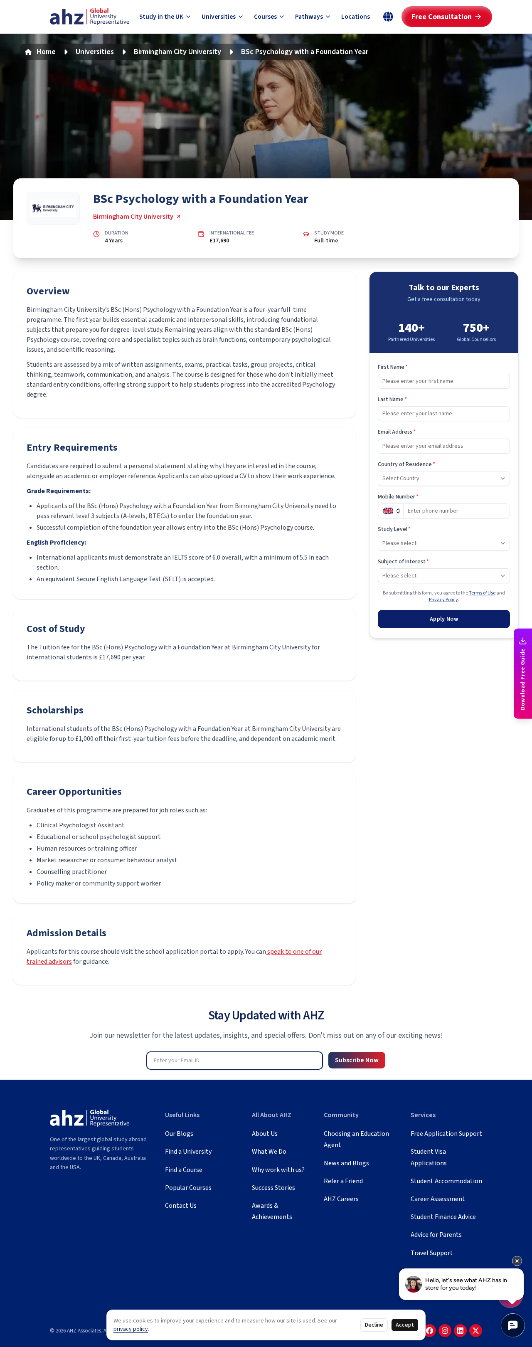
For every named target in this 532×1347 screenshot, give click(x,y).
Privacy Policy (443, 599)
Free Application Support (446, 1133)
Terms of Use (482, 593)
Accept (405, 1325)
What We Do (269, 1151)
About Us (265, 1133)
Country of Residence (406, 464)
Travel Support (432, 1253)
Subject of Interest (403, 562)
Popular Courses (188, 1187)
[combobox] (444, 478)
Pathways (309, 16)
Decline (374, 1325)
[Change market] (388, 17)
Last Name (392, 399)
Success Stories (273, 1187)
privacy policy (130, 1329)
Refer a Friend (343, 1181)
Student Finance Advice (443, 1216)
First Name (393, 367)
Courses (265, 16)
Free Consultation (441, 17)
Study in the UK (161, 16)
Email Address (397, 432)
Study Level (394, 529)
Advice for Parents (436, 1234)
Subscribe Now (357, 1060)
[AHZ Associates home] (89, 16)
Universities (219, 16)
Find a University (188, 1151)
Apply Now (444, 619)
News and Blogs (346, 1163)
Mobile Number (398, 497)
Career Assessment (438, 1199)
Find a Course (183, 1169)
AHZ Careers (341, 1199)
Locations (355, 16)
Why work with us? (278, 1169)
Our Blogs (179, 1133)
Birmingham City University (177, 52)
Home (46, 52)
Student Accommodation (446, 1181)
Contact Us (181, 1205)
